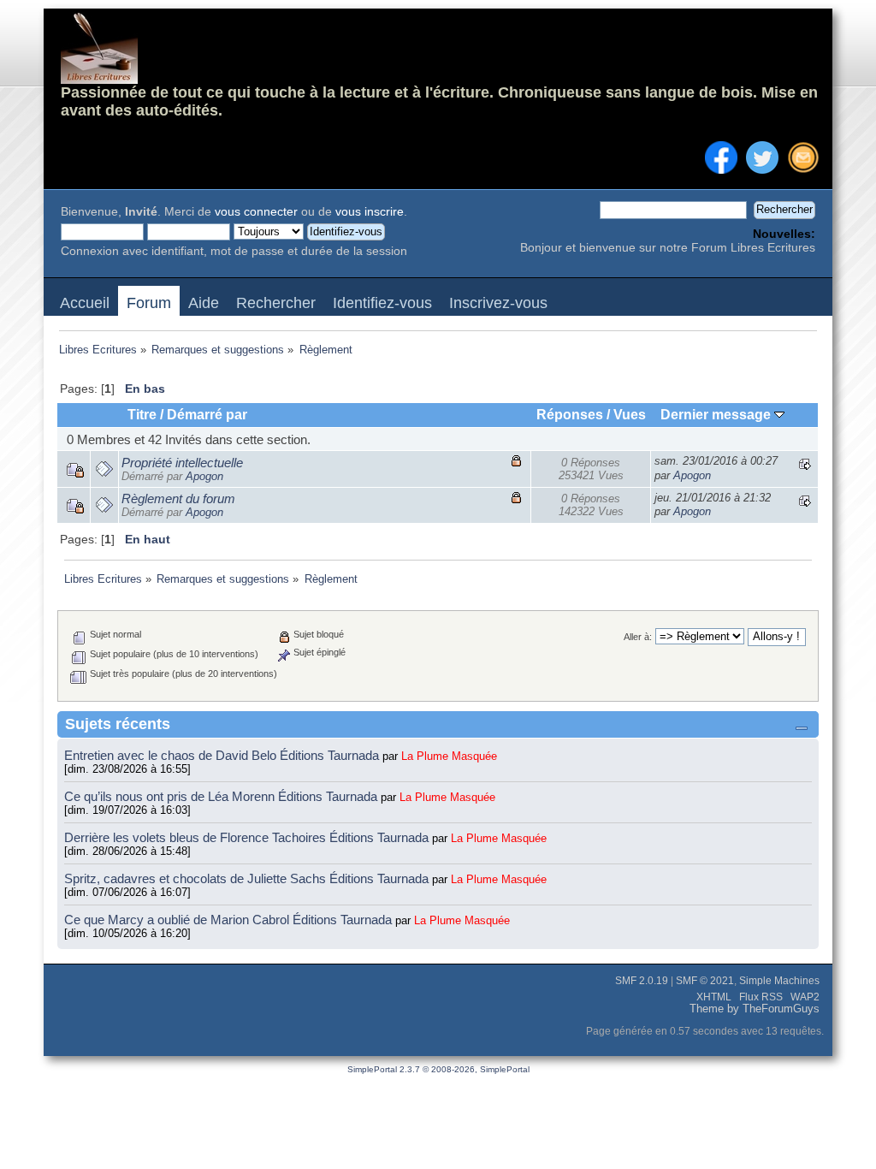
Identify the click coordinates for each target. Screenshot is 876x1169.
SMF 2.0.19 (641, 981)
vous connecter (256, 211)
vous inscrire (369, 211)
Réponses (569, 414)
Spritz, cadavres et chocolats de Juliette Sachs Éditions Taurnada (248, 878)
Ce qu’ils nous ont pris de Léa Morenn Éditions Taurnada (222, 796)
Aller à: (638, 637)
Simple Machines (779, 981)
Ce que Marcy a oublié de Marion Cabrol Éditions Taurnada (229, 919)
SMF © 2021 (705, 981)
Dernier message (717, 414)
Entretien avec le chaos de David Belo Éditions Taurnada (223, 755)
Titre (142, 414)
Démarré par (207, 414)
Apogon (204, 476)
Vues (629, 414)
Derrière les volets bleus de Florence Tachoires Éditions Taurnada (248, 837)
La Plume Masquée (449, 756)
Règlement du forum (178, 498)
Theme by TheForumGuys (755, 1009)
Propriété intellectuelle (182, 462)
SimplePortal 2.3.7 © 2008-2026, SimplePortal (438, 1069)
